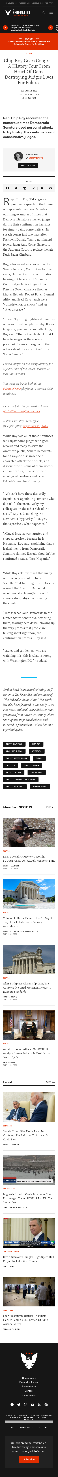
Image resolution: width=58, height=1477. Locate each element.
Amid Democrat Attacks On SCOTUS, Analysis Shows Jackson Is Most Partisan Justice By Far (27, 1053)
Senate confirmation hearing (20, 779)
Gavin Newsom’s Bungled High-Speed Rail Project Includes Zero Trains (28, 1259)
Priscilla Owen (13, 772)
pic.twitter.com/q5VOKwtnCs (21, 411)
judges (39, 758)
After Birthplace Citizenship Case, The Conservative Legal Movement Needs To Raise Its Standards (27, 987)
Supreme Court (40, 786)
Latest (7, 1082)
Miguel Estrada (31, 765)
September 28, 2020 (35, 426)
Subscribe (29, 1459)
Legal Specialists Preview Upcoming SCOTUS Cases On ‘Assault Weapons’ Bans (29, 858)
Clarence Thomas (14, 751)
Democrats (36, 751)
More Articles (28, 165)
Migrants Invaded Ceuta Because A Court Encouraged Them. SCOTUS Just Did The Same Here (28, 1198)
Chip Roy (36, 744)
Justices (10, 765)
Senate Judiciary (15, 786)
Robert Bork (37, 772)
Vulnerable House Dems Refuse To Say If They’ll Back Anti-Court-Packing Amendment (27, 922)
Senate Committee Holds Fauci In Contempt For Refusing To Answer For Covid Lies (26, 1135)
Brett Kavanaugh (14, 744)
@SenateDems (12, 389)
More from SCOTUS (17, 807)
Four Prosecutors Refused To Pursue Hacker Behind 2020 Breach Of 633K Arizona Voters (25, 1320)
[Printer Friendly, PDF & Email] (50, 188)
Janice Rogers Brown (16, 758)
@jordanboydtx (36, 158)
